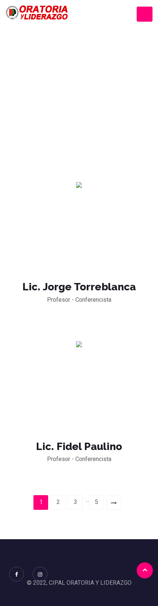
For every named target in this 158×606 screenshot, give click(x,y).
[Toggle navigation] (144, 14)
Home (77, 100)
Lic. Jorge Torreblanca (79, 287)
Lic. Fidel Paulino (79, 446)
